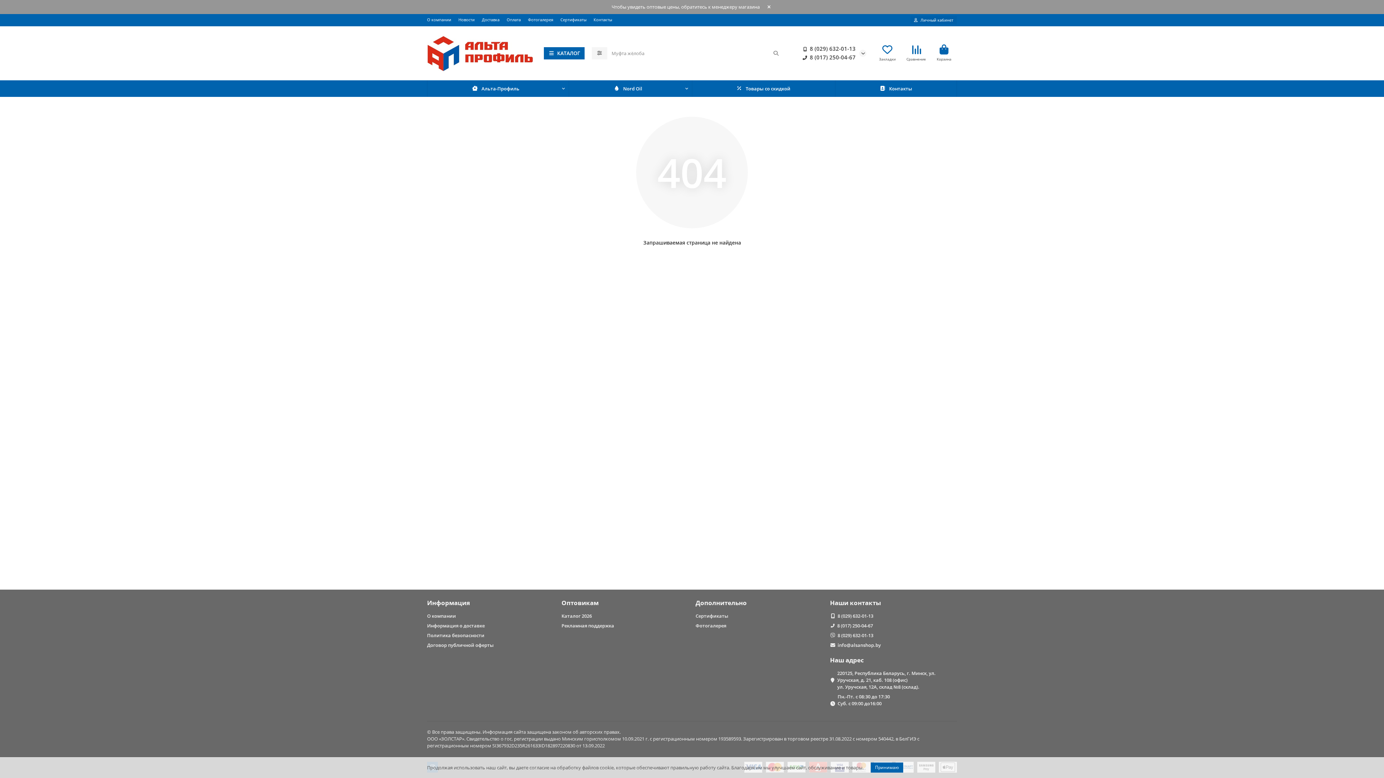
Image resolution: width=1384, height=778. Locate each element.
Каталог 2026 (577, 616)
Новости (466, 19)
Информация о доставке (456, 625)
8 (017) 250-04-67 (833, 57)
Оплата (514, 19)
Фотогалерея (540, 19)
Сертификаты (573, 19)
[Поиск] (776, 53)
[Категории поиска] (599, 53)
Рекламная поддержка (588, 625)
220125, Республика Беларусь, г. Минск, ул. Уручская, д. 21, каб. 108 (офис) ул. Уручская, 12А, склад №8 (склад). (886, 680)
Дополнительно (721, 603)
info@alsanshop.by (859, 645)
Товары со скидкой (768, 88)
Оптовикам (580, 603)
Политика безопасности (455, 635)
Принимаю (887, 767)
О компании (439, 19)
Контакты (603, 19)
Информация (448, 603)
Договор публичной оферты (460, 645)
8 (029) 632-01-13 (833, 49)
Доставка (491, 19)
